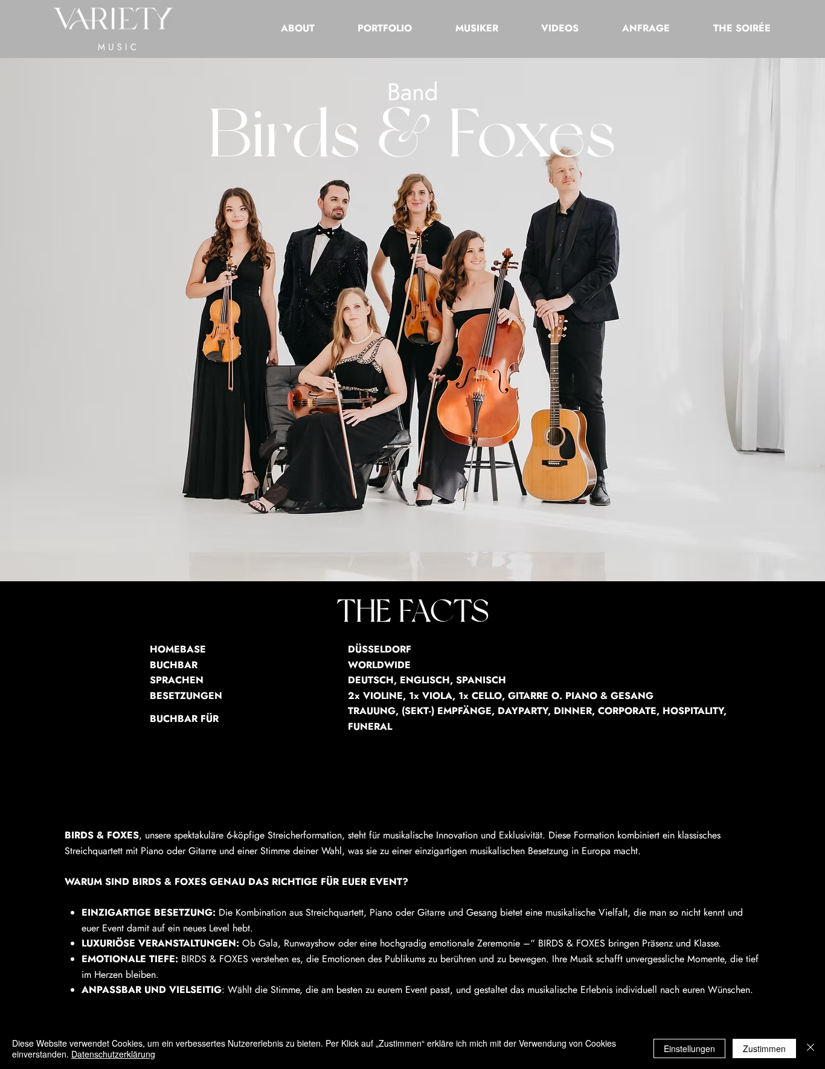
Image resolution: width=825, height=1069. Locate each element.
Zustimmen (764, 1048)
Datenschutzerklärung (113, 1054)
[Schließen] (810, 1048)
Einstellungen (689, 1048)
